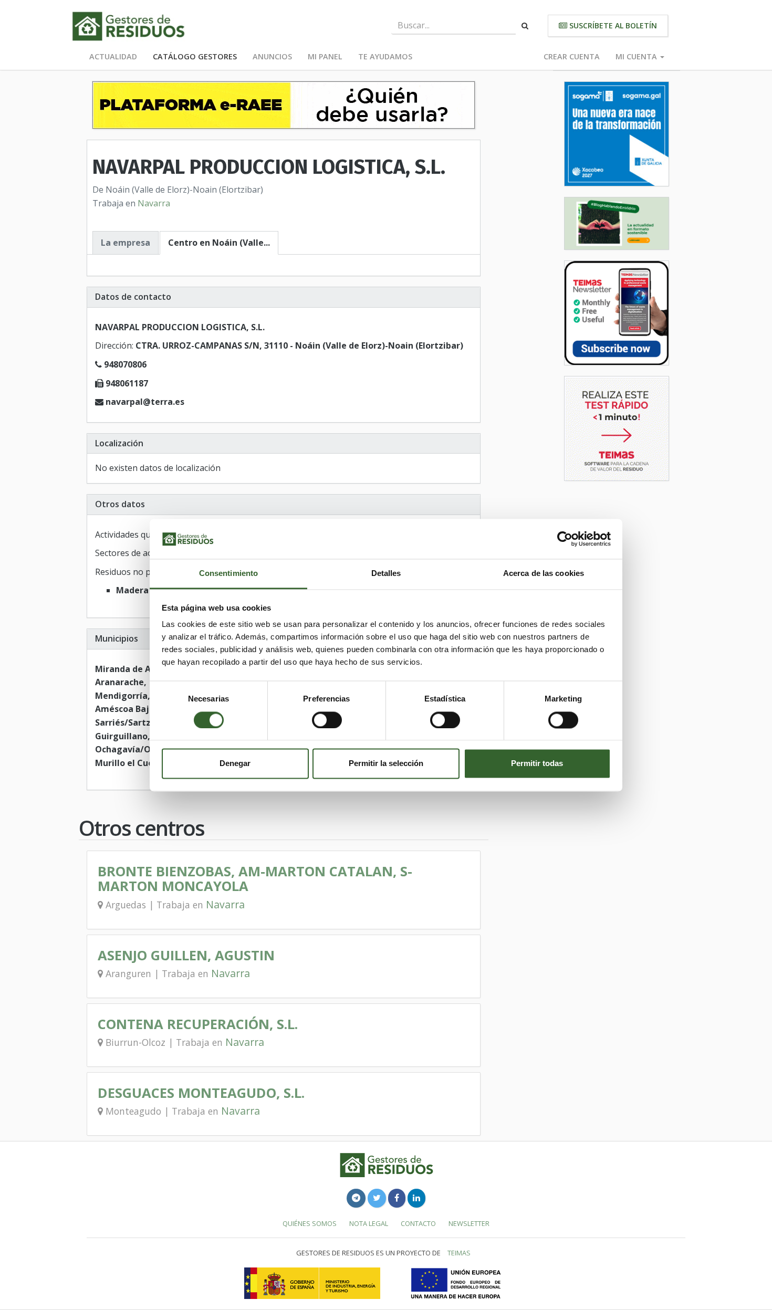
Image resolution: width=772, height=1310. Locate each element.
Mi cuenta (637, 56)
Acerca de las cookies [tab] (543, 573)
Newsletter (468, 1223)
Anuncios (272, 56)
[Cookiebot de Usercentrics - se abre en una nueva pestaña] (565, 539)
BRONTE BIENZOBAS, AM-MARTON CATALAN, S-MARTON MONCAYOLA (255, 878)
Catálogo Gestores (195, 56)
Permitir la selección (386, 763)
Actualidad (113, 56)
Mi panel (325, 56)
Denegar (235, 763)
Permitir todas (537, 763)
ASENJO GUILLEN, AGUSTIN (186, 955)
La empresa (125, 242)
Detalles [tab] (386, 573)
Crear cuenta (572, 56)
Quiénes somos (310, 1223)
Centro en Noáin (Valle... (219, 242)
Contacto (418, 1223)
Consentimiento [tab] (228, 573)
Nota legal (368, 1223)
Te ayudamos (385, 56)
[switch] (327, 719)
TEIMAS (459, 1252)
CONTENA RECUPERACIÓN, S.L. (198, 1024)
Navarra (154, 203)
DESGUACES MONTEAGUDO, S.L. (201, 1093)
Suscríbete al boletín (612, 25)
